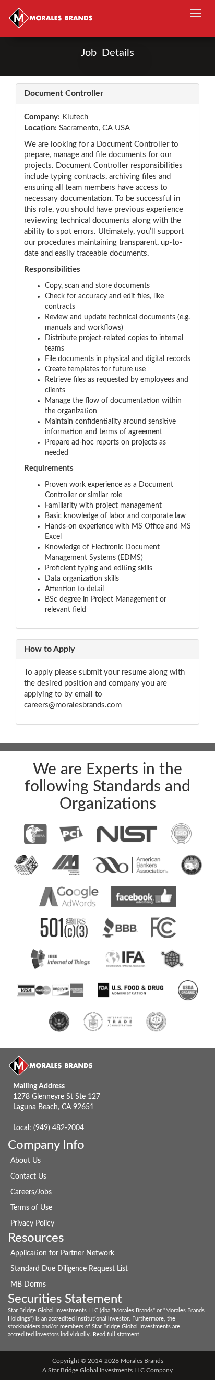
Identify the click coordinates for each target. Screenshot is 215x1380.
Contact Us (28, 1176)
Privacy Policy (32, 1223)
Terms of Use (31, 1207)
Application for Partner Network (62, 1253)
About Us (25, 1161)
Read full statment (116, 1334)
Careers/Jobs (31, 1192)
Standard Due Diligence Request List (69, 1269)
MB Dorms (28, 1284)
